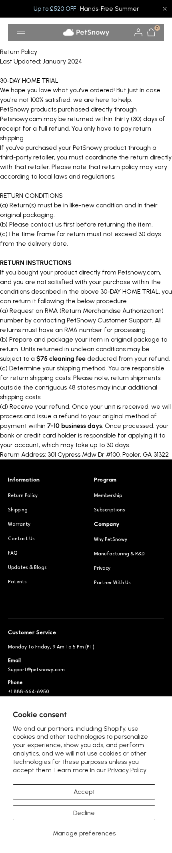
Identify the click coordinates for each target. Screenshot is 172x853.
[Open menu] (21, 32)
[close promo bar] (165, 9)
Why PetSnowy (110, 539)
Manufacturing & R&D (119, 554)
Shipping (18, 510)
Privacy (102, 568)
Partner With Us (112, 583)
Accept (84, 791)
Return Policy (23, 495)
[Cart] (151, 32)
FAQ (12, 553)
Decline (84, 813)
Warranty (19, 524)
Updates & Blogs (27, 567)
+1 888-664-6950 (28, 692)
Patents (17, 582)
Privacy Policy (127, 770)
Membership (108, 495)
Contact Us (21, 539)
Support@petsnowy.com (36, 670)
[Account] (138, 32)
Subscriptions (109, 510)
